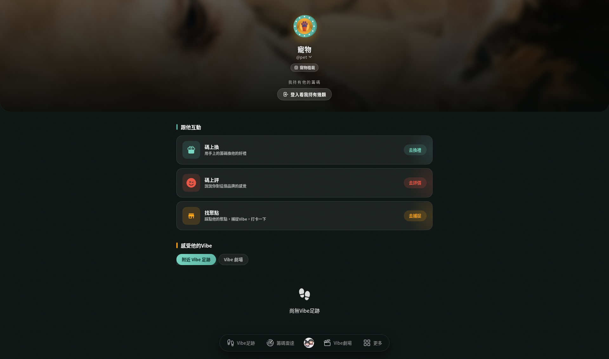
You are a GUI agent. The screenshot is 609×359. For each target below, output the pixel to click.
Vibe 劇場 (233, 259)
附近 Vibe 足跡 (196, 259)
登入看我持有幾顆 (308, 94)
